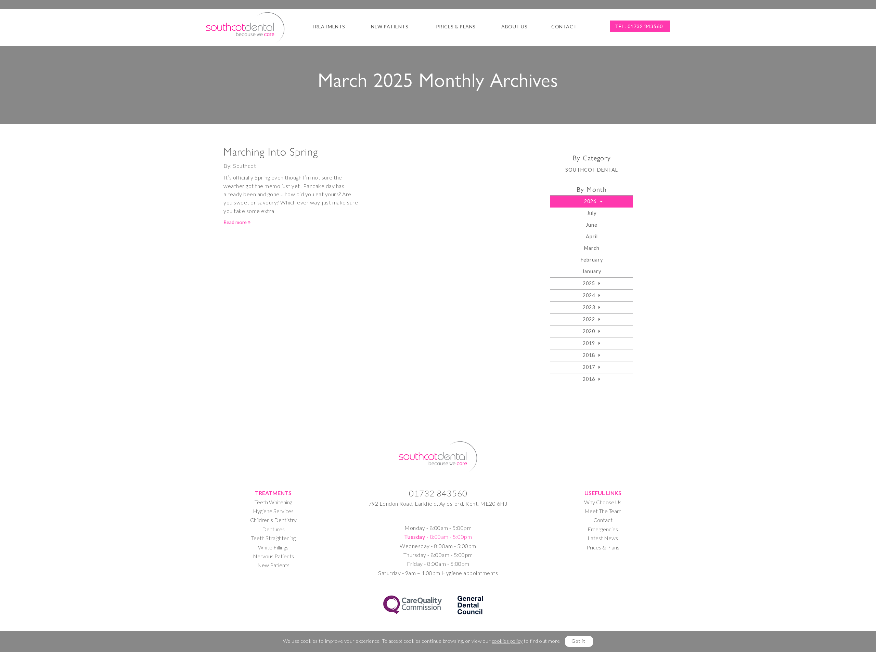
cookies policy (507, 641)
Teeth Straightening (273, 538)
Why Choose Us (602, 502)
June (591, 225)
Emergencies (603, 529)
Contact (564, 26)
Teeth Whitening (273, 502)
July (591, 213)
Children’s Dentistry (273, 520)
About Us (514, 26)
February (592, 260)
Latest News (603, 538)
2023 (589, 307)
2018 (589, 355)
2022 (589, 319)
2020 (589, 331)
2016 (589, 379)
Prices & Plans (456, 26)
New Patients (389, 26)
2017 (589, 367)
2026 (590, 201)
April (592, 236)
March (592, 248)
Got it (578, 641)
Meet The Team (602, 511)
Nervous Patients (273, 556)
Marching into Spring (270, 151)
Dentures (273, 529)
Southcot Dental (591, 170)
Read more (235, 222)
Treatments (328, 26)
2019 (589, 343)
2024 (589, 295)
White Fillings (273, 547)
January (591, 271)
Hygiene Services (273, 511)
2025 (589, 283)
